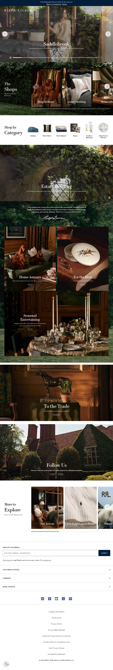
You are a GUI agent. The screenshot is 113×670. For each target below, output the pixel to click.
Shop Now (56, 51)
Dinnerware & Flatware (103, 137)
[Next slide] (107, 86)
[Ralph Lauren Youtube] (56, 598)
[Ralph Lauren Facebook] (49, 598)
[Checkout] (102, 10)
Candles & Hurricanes (89, 137)
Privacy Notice (56, 623)
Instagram (60, 473)
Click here (7, 560)
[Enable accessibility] (6, 664)
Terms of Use (56, 617)
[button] (97, 10)
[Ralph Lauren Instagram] (42, 598)
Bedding (33, 136)
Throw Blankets (61, 136)
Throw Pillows (47, 136)
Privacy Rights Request (56, 630)
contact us (47, 560)
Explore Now (56, 414)
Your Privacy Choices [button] (56, 648)
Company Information (56, 611)
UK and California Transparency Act (56, 642)
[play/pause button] (109, 198)
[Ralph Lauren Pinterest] (70, 598)
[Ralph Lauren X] (63, 598)
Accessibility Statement (56, 654)
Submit (104, 553)
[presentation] (56, 34)
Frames (75, 136)
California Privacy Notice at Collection (56, 636)
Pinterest (52, 473)
